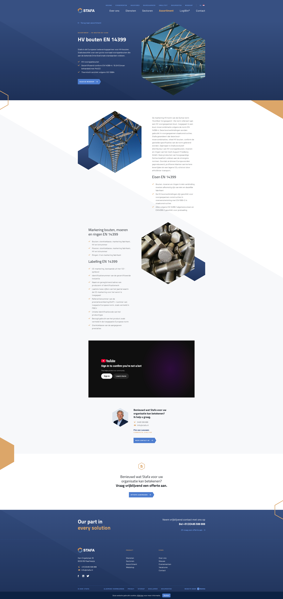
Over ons (114, 10)
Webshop (130, 567)
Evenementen (121, 5)
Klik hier (140, 595)
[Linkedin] (83, 576)
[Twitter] (88, 576)
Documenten (176, 5)
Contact (200, 10)
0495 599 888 (142, 422)
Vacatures (135, 5)
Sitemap (141, 589)
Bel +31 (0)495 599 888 (192, 524)
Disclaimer (153, 589)
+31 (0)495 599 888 (89, 567)
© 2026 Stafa (83, 589)
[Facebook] (79, 576)
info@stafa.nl (143, 425)
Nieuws (109, 5)
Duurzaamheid (149, 5)
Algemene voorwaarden (114, 589)
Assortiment (166, 10)
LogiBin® (185, 10)
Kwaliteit (163, 5)
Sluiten (166, 595)
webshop (189, 5)
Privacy (131, 589)
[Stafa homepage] (86, 10)
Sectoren (147, 10)
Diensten (131, 10)
